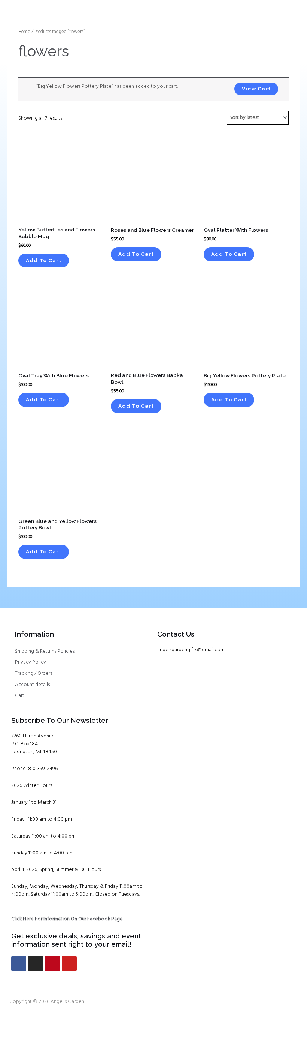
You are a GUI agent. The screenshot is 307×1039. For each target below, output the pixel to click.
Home (24, 32)
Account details (32, 685)
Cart (19, 696)
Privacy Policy (30, 662)
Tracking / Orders (33, 673)
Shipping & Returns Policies (45, 651)
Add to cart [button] (43, 260)
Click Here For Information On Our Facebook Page (67, 919)
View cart (256, 89)
